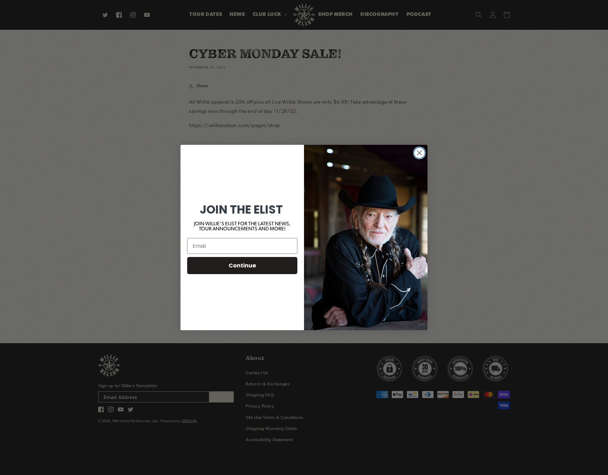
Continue (242, 265)
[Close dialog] (419, 152)
